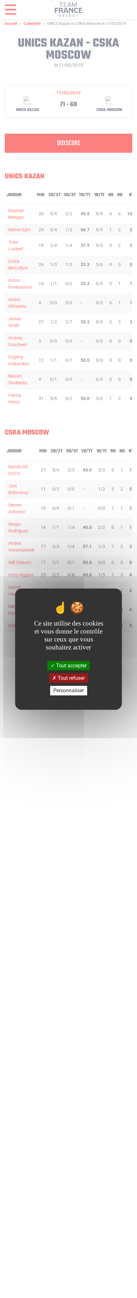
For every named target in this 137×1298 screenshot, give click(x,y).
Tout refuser (70, 678)
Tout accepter (71, 666)
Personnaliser (68, 690)
